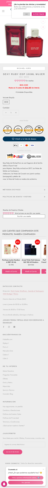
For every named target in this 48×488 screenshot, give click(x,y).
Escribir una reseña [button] (24, 216)
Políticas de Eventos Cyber (12, 414)
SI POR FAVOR (38, 14)
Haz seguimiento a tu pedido (13, 406)
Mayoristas (6, 386)
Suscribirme (12, 452)
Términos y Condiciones (11, 422)
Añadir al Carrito (11, 271)
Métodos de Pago (12, 189)
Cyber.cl (6, 354)
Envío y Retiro (7, 382)
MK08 (6, 102)
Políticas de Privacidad (11, 418)
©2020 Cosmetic (12, 463)
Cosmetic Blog (8, 394)
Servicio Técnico (8, 390)
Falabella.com (7, 339)
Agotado (24, 120)
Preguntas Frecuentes (10, 375)
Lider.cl (5, 358)
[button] (20, 81)
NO (26, 14)
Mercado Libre (8, 351)
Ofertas (5, 379)
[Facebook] (3, 326)
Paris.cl (5, 347)
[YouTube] (14, 326)
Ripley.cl (6, 343)
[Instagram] (9, 326)
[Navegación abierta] (3, 11)
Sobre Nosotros (8, 371)
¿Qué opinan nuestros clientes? (14, 425)
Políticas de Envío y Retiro (17, 197)
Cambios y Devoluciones (11, 410)
